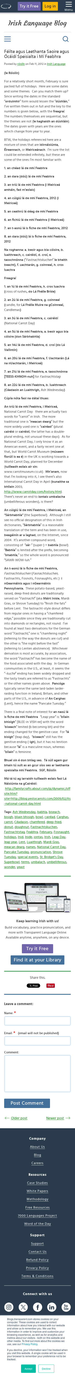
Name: (10, 1013)
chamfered (37, 822)
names (30, 847)
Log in (50, 6)
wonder (9, 867)
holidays (10, 837)
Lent (22, 842)
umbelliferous (56, 862)
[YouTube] (66, 1307)
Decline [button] (46, 1368)
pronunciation (41, 852)
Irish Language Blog (37, 23)
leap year (10, 842)
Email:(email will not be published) (31, 1033)
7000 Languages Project (37, 1215)
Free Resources (37, 1207)
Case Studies (37, 1183)
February (46, 832)
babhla (42, 812)
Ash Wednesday (24, 812)
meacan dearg (14, 847)
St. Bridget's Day (51, 857)
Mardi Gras (51, 842)
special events (28, 857)
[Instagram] (9, 1307)
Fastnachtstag (14, 832)
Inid (20, 837)
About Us (37, 1146)
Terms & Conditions (37, 1276)
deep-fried (53, 822)
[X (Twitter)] (23, 1307)
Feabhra (32, 832)
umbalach (38, 862)
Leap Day (58, 837)
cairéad (50, 817)
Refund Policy (37, 1259)
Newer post (55, 1118)
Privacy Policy (29, 1344)
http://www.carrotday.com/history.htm (32, 491)
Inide (28, 837)
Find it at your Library (37, 959)
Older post (19, 1118)
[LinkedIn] (51, 1307)
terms (25, 862)
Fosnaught (61, 832)
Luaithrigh (34, 842)
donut (8, 827)
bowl (39, 817)
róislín (21, 64)
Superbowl (12, 862)
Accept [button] (28, 1368)
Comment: (11, 1052)
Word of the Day (37, 1223)
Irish (47, 837)
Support (37, 1243)
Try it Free (29, 6)
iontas (38, 837)
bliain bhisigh (24, 817)
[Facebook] (37, 1307)
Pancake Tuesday (16, 852)
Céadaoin (21, 822)
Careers (37, 1163)
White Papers (37, 1191)
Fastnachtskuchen (44, 827)
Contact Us (38, 1251)
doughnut (22, 827)
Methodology (38, 1199)
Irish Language (56, 64)
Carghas (62, 817)
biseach (54, 812)
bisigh (8, 817)
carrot (8, 822)
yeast (21, 867)
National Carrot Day (51, 847)
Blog (37, 1155)
